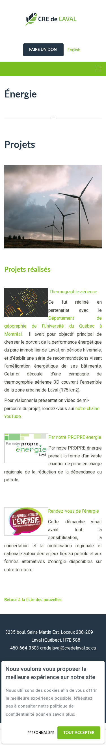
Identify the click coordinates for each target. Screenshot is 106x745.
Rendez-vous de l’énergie (73, 511)
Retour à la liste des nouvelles (33, 600)
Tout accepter (78, 733)
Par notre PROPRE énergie (74, 437)
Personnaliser (41, 733)
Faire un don (43, 50)
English (74, 50)
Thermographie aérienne (73, 291)
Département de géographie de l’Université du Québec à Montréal (53, 326)
